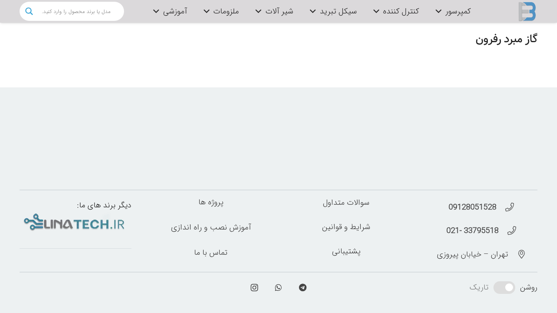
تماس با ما (211, 252)
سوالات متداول (346, 202)
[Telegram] (302, 287)
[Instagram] (254, 287)
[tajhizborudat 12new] (527, 11)
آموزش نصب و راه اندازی (211, 227)
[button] (441, 11)
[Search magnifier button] (29, 11)
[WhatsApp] (279, 287)
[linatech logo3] (75, 222)
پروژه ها (211, 202)
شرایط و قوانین (346, 227)
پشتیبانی (346, 251)
